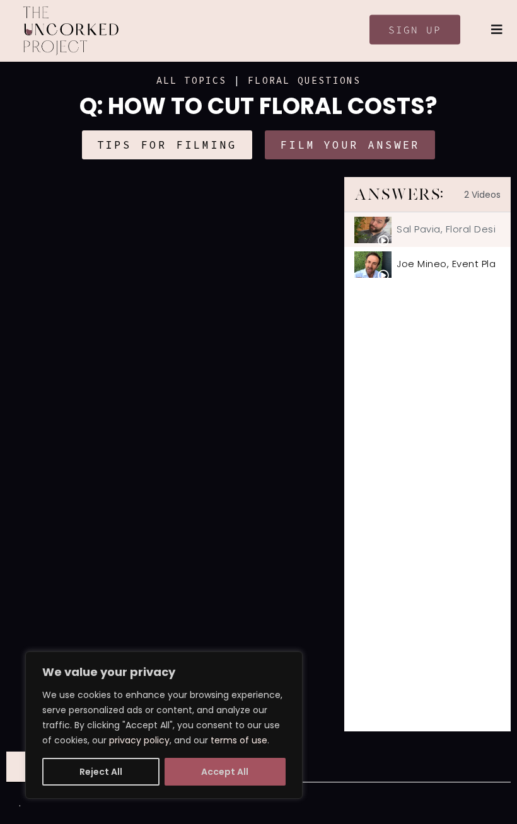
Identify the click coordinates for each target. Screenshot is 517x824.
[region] (164, 725)
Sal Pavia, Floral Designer (446, 229)
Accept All (224, 771)
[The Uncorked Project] (70, 31)
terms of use (239, 740)
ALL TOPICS (191, 80)
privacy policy (139, 740)
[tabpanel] (175, 454)
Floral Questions (304, 80)
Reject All (100, 771)
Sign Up (414, 29)
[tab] (427, 229)
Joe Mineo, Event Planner (446, 263)
